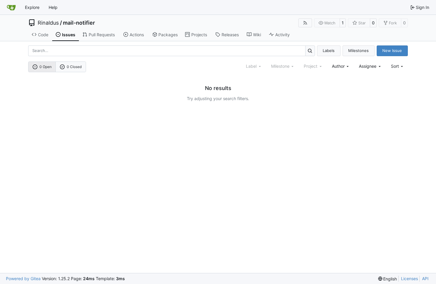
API (425, 278)
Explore (32, 7)
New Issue (392, 50)
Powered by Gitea (23, 278)
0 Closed (74, 66)
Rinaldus (48, 23)
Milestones (358, 50)
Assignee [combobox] (367, 66)
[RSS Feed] (305, 22)
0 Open (45, 66)
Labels (329, 50)
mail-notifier (79, 23)
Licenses (409, 278)
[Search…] (310, 50)
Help (53, 7)
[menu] (397, 66)
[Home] (11, 7)
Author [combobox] (338, 66)
